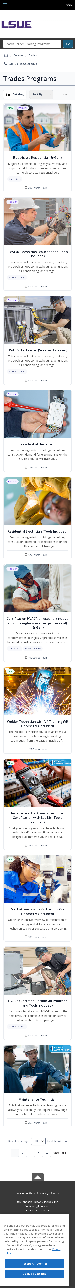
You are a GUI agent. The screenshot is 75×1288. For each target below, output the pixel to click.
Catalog (18, 94)
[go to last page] (47, 1153)
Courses (18, 55)
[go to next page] (39, 1153)
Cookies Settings (34, 1273)
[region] (34, 1250)
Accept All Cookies (35, 1263)
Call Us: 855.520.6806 (20, 64)
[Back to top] (38, 1196)
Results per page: (19, 1141)
